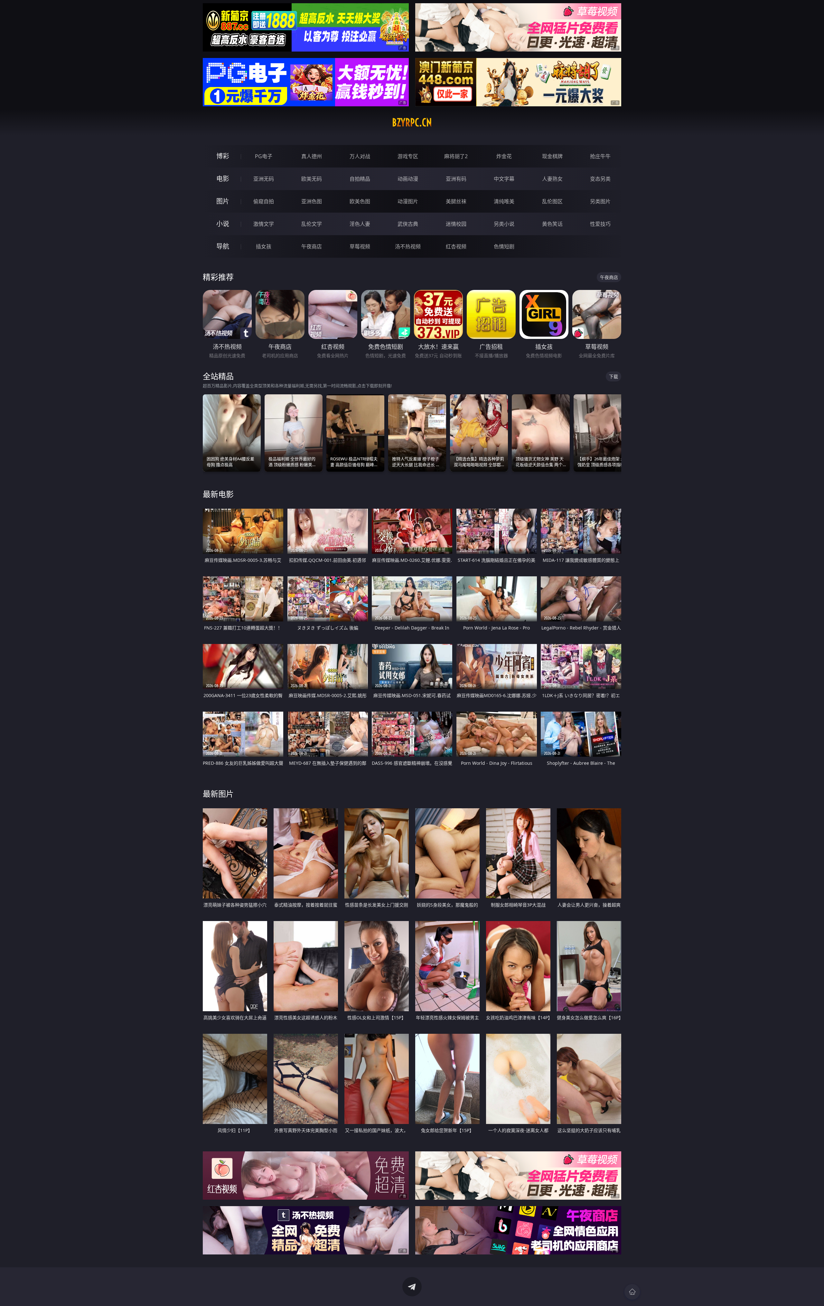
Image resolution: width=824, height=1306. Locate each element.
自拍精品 (360, 178)
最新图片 (218, 793)
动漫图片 (408, 201)
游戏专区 (408, 156)
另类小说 (504, 223)
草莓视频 (360, 246)
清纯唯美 (504, 201)
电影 (222, 178)
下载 (613, 376)
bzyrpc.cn (412, 122)
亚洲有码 (456, 178)
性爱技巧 (600, 223)
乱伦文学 (311, 223)
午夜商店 (311, 246)
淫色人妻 (360, 223)
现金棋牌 (552, 156)
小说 (222, 223)
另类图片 (600, 201)
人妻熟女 (552, 178)
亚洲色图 (311, 201)
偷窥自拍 (263, 201)
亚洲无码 (263, 178)
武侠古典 (408, 223)
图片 (222, 201)
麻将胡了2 (456, 156)
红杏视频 (456, 246)
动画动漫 (408, 178)
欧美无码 (311, 178)
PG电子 (263, 156)
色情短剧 (504, 246)
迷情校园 (456, 223)
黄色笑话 (552, 223)
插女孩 (263, 246)
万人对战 (360, 156)
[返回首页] (632, 1292)
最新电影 (218, 494)
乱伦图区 (552, 201)
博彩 (222, 156)
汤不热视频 (408, 246)
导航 (222, 246)
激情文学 (263, 223)
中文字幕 (504, 178)
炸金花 (504, 156)
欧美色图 (360, 201)
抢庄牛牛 (600, 156)
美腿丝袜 (456, 201)
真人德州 (311, 156)
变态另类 (600, 178)
